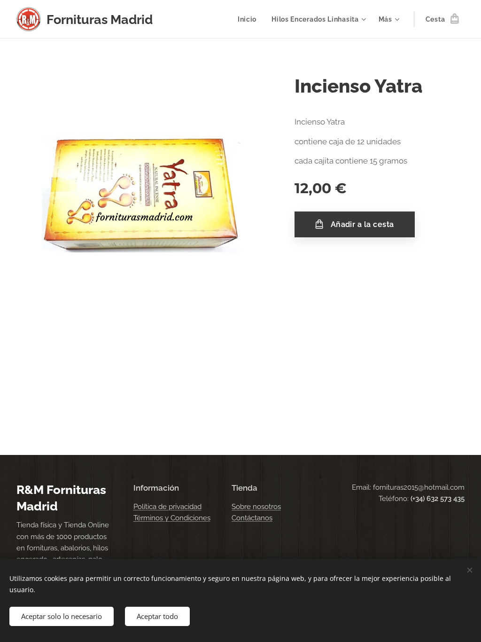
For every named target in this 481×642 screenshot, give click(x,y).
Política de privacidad (167, 506)
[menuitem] (249, 19)
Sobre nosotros (256, 506)
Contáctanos (252, 518)
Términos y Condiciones (171, 518)
